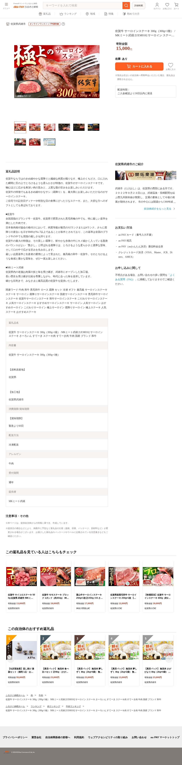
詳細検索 (138, 5)
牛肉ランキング (73, 706)
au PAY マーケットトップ (165, 737)
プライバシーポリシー (15, 737)
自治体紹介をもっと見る (157, 208)
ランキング (70, 13)
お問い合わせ (139, 737)
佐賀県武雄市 (18, 24)
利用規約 (79, 737)
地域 (92, 13)
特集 (111, 13)
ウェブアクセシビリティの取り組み (108, 737)
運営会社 (36, 737)
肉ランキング (53, 706)
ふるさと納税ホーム (15, 695)
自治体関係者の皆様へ (57, 737)
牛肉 (41, 695)
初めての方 (133, 13)
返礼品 (47, 13)
